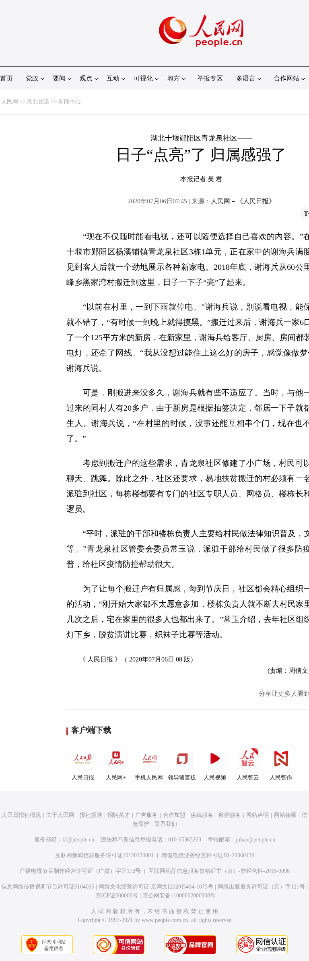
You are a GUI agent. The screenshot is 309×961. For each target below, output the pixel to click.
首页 (6, 78)
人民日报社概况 (21, 815)
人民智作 (281, 778)
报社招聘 (91, 815)
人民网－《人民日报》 (243, 201)
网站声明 (257, 815)
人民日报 (83, 778)
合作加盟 (174, 815)
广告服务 (146, 815)
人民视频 (215, 778)
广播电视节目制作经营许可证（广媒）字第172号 (80, 871)
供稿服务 (202, 815)
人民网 (9, 102)
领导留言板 (182, 778)
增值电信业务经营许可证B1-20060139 (207, 855)
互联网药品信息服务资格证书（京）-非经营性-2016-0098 (219, 871)
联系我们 (165, 824)
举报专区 (210, 78)
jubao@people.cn (255, 840)
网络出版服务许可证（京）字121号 (261, 887)
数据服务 (229, 815)
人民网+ (116, 778)
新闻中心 (69, 102)
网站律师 (285, 815)
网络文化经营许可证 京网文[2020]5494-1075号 (156, 887)
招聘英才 (118, 815)
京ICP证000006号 (116, 896)
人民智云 (248, 778)
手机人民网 (149, 778)
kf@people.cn (78, 840)
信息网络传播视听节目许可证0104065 (47, 887)
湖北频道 (38, 102)
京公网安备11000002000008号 (179, 896)
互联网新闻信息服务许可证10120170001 (104, 855)
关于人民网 (60, 815)
